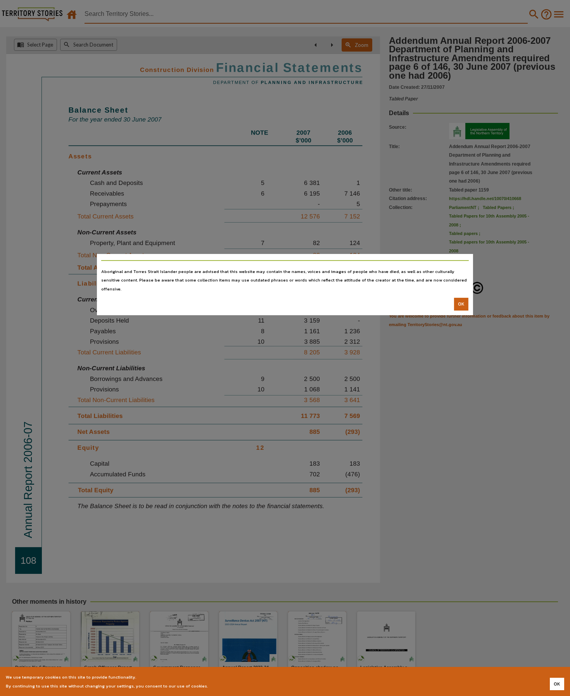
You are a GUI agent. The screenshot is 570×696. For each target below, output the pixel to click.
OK (461, 304)
